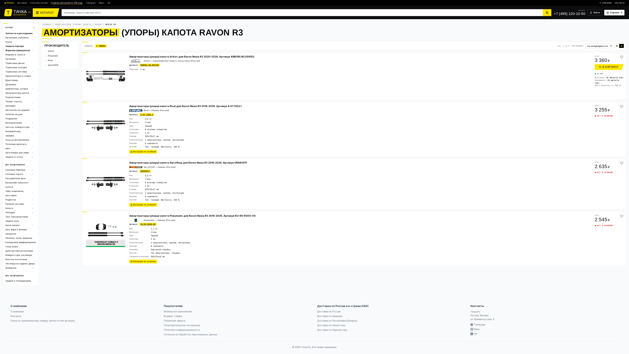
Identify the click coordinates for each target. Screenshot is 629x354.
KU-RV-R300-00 (148, 224)
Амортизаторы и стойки (18, 76)
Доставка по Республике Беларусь (337, 320)
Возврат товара (173, 316)
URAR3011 (145, 171)
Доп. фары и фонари (16, 229)
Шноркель (10, 233)
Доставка (22, 3)
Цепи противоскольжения (19, 250)
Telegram (90, 3)
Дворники (10, 84)
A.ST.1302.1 (147, 114)
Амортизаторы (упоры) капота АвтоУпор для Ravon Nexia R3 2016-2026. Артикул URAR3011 (188, 162)
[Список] (621, 46)
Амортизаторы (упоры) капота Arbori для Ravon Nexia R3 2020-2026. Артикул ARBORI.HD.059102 (191, 56)
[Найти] (547, 12)
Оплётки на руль (14, 114)
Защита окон (12, 221)
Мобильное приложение (178, 311)
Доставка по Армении (329, 316)
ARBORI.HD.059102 (150, 65)
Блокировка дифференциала (20, 242)
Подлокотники (12, 97)
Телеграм (479, 324)
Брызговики (11, 80)
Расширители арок (15, 178)
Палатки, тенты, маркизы (18, 238)
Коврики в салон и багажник (15, 56)
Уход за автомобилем (17, 139)
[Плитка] (617, 46)
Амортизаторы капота (17, 93)
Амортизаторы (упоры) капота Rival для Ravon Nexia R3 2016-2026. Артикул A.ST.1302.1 (185, 106)
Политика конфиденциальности (182, 329)
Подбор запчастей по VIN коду (67, 3)
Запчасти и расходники (18, 33)
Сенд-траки (11, 246)
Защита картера (14, 46)
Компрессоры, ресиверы (18, 255)
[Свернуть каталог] (34, 27)
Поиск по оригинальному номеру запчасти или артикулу (42, 320)
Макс (101, 3)
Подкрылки (11, 118)
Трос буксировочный (16, 216)
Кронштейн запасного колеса (17, 184)
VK (108, 3)
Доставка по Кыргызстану (332, 329)
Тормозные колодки (16, 67)
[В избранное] (621, 57)
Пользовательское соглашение (182, 325)
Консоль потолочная (16, 259)
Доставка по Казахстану (331, 325)
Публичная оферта (174, 320)
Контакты (619, 3)
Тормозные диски (14, 63)
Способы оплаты (39, 3)
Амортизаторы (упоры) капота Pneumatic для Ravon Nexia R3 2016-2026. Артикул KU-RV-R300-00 (192, 215)
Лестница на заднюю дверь (20, 263)
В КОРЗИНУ (610, 67)
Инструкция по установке (144, 152)
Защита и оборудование (18, 280)
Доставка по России (329, 311)
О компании (606, 3)
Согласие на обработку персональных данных (190, 334)
